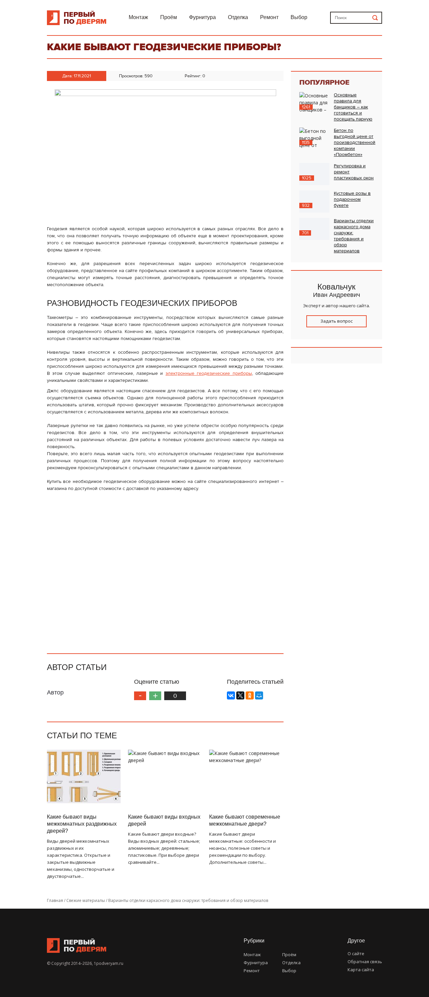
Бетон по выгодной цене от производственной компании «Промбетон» (354, 143)
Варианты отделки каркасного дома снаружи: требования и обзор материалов (354, 236)
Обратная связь (365, 962)
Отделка (238, 17)
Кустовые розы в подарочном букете (352, 199)
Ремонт (269, 17)
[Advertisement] (165, 570)
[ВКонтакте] (231, 695)
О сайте (356, 953)
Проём (168, 17)
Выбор (299, 17)
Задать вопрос (336, 321)
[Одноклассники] (250, 695)
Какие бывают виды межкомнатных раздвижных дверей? (82, 824)
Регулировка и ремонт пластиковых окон (354, 172)
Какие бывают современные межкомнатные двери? (244, 820)
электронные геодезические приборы (209, 373)
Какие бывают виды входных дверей (164, 820)
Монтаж (138, 17)
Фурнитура (202, 17)
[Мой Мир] (259, 695)
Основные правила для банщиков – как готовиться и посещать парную (353, 107)
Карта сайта (361, 970)
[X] (240, 695)
